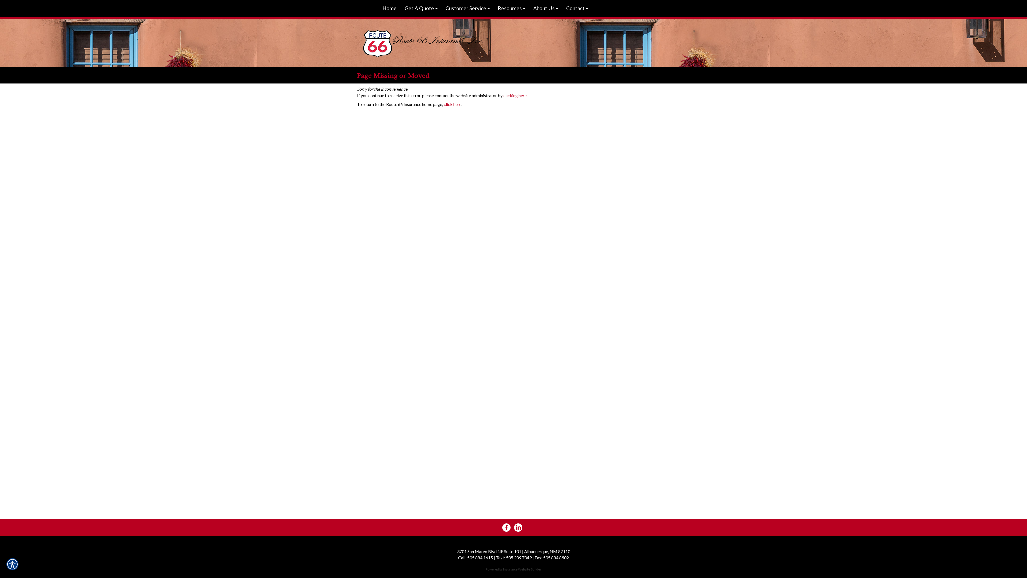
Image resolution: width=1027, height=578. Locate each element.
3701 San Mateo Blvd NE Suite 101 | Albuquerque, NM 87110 (513, 551)
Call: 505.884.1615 (475, 557)
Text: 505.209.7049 (514, 557)
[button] (421, 8)
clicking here (515, 95)
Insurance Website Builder (522, 569)
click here (452, 104)
